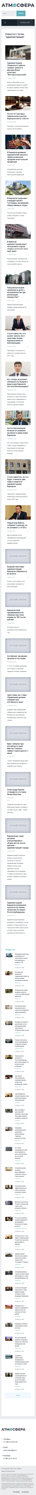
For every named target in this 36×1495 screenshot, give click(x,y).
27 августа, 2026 (19, 967)
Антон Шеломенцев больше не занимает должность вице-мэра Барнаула (17, 431)
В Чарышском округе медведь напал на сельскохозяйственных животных (22, 993)
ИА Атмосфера (18, 5)
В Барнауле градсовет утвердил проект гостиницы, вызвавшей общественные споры (17, 201)
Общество (18, 982)
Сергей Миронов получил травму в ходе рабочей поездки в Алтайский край (22, 1097)
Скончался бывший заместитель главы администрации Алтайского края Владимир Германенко (22, 1292)
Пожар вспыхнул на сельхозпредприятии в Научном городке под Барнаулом (21, 1043)
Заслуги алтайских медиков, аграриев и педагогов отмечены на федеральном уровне (21, 1342)
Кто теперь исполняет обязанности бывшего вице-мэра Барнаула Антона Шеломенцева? (17, 383)
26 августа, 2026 (19, 1231)
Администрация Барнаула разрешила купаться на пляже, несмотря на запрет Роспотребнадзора (16, 907)
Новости (10, 949)
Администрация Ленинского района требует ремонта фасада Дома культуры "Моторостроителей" (16, 69)
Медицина (18, 1014)
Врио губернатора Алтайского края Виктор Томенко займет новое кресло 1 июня (17, 748)
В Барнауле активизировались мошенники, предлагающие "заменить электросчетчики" (20, 1133)
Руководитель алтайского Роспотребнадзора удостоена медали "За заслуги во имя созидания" (22, 1061)
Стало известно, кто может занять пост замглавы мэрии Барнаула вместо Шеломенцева (16, 338)
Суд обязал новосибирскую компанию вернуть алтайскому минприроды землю (21, 1080)
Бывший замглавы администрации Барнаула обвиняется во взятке (17, 570)
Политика (17, 1102)
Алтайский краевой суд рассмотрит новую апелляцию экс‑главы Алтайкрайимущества (22, 1275)
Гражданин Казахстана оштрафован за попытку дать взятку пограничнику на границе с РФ (22, 958)
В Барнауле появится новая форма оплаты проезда (21, 1326)
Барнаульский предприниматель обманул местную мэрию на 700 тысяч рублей (16, 615)
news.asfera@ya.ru (10, 1450)
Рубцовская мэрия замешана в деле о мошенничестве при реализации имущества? (16, 292)
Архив (18, 1395)
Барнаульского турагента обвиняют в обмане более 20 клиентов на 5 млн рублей (21, 1310)
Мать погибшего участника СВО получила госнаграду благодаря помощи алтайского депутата (21, 1114)
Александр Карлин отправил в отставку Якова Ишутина (16, 792)
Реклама (16, 1492)
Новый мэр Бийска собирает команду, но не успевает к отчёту (17, 525)
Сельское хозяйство (20, 1228)
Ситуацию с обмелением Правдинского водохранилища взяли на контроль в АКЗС (22, 1360)
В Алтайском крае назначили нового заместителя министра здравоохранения (22, 1009)
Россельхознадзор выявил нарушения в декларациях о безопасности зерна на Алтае (21, 1222)
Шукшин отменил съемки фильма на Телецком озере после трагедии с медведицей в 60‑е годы (21, 1379)
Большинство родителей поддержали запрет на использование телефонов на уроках (22, 976)
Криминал (17, 965)
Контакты (25, 1492)
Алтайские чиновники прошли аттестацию (17, 657)
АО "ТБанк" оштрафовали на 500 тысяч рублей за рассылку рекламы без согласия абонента (21, 1153)
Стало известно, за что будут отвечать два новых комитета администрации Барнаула (17, 482)
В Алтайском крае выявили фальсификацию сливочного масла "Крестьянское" (20, 1172)
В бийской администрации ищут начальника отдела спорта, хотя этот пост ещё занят (17, 246)
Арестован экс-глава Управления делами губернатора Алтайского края (17, 698)
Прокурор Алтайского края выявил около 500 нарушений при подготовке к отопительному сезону (22, 1026)
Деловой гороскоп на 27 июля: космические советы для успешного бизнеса (21, 1205)
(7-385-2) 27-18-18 (10, 1458)
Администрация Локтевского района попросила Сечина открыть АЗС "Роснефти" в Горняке (21, 1258)
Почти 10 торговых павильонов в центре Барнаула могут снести (18, 116)
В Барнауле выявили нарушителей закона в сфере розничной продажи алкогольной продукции (17, 157)
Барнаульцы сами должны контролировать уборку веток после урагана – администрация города (18, 842)
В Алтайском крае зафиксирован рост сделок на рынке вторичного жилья (21, 1189)
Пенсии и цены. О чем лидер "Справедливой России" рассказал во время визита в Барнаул (22, 1240)
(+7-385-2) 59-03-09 (10, 1442)
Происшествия (19, 1048)
